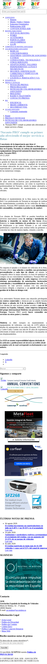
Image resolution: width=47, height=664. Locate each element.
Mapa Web (6, 631)
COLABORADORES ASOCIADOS (16, 49)
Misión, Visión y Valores (20, 22)
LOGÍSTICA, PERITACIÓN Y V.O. (25, 78)
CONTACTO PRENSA (20, 98)
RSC (6, 100)
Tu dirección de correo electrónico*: (14, 641)
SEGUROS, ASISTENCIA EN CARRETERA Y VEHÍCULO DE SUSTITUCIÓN (24, 73)
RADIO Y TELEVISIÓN (20, 96)
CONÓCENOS (10, 17)
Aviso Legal (6, 620)
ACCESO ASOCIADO (12, 109)
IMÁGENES (15, 94)
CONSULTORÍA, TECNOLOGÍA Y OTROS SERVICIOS (25, 61)
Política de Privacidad (10, 622)
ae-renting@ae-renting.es (16, 610)
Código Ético (7, 627)
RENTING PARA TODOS (13, 31)
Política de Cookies (9, 624)
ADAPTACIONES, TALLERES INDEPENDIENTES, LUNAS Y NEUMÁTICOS (23, 66)
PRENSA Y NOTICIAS (12, 82)
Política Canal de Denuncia (12, 629)
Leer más (24, 528)
